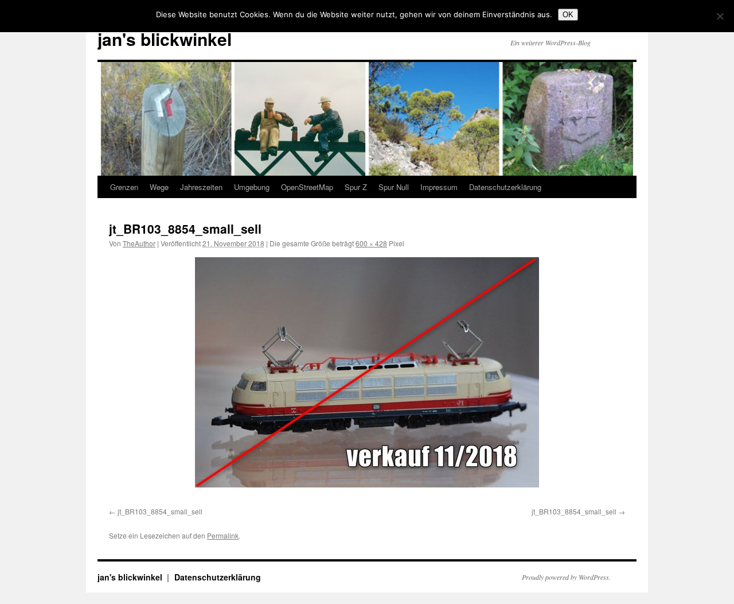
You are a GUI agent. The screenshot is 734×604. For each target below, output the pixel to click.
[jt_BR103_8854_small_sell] (367, 380)
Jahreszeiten (201, 186)
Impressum (439, 186)
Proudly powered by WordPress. (566, 577)
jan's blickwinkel (164, 38)
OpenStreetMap (307, 186)
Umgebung (252, 186)
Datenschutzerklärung (505, 186)
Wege (159, 186)
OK (568, 14)
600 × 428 (371, 243)
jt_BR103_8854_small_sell (160, 511)
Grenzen (124, 186)
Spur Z (356, 186)
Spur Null (393, 186)
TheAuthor (139, 243)
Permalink (223, 535)
